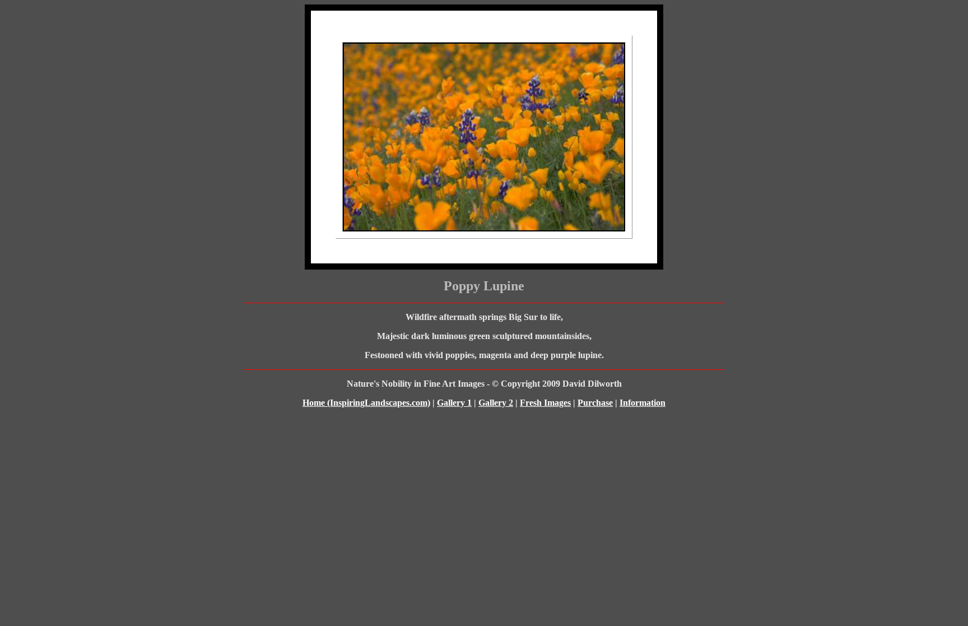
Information (643, 402)
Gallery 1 (454, 402)
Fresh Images (545, 402)
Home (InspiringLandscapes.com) (366, 402)
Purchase (595, 402)
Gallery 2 (495, 402)
